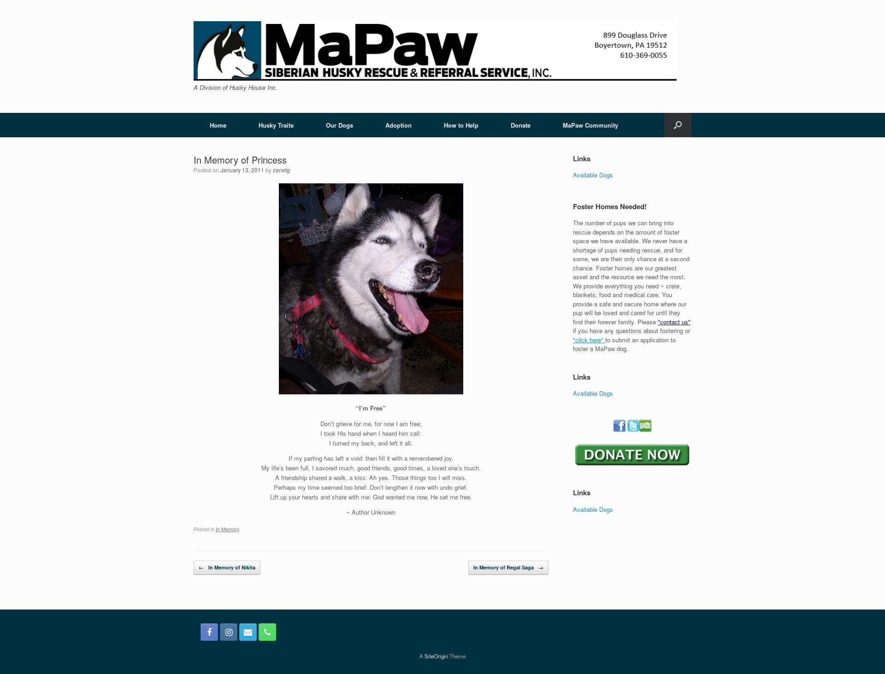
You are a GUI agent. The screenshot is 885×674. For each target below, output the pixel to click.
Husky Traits (276, 125)
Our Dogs (339, 125)
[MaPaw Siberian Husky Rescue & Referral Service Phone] (267, 632)
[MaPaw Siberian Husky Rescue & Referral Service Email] (248, 632)
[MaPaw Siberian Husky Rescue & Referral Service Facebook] (209, 632)
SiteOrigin (436, 656)
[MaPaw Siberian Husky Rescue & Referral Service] (436, 51)
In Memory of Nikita (227, 567)
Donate (521, 125)
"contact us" (674, 321)
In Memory (227, 529)
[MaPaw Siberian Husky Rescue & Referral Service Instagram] (228, 632)
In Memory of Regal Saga (508, 567)
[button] (677, 125)
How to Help (461, 125)
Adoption (398, 125)
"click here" (589, 339)
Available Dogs (593, 174)
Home (218, 125)
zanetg (281, 170)
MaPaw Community (590, 125)
